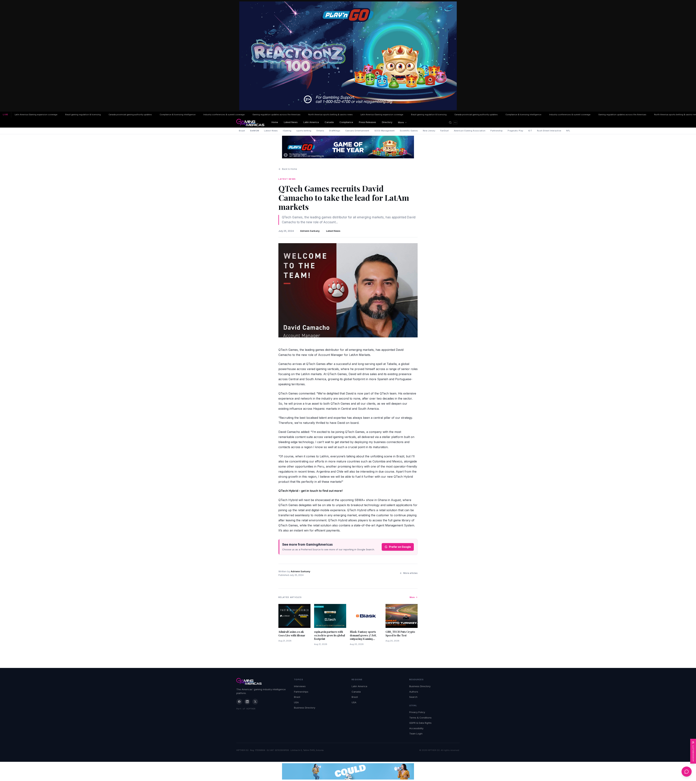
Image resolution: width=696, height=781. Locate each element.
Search (413, 696)
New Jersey (429, 130)
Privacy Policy (417, 712)
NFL (568, 130)
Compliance (346, 122)
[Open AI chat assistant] (687, 772)
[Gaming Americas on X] (255, 702)
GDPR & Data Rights (420, 722)
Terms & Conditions (420, 717)
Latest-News (271, 130)
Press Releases (367, 122)
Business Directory (304, 707)
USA (296, 702)
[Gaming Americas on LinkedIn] (247, 702)
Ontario (320, 130)
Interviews (300, 686)
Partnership (496, 130)
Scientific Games (409, 130)
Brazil (242, 130)
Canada (329, 122)
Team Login (415, 733)
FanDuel (444, 130)
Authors (413, 691)
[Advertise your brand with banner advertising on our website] (348, 771)
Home (275, 122)
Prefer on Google (400, 546)
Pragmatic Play (515, 130)
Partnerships (301, 691)
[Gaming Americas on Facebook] (239, 702)
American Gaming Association (469, 130)
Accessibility (416, 728)
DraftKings (334, 130)
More (401, 122)
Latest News (291, 122)
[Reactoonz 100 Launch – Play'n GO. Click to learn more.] (348, 55)
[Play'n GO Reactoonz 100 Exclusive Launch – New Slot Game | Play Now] (348, 147)
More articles (410, 573)
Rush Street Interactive (549, 130)
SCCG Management (384, 130)
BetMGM (254, 130)
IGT (530, 130)
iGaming (287, 130)
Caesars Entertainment (357, 130)
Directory (387, 122)
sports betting (303, 130)
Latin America (311, 122)
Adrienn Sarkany (310, 230)
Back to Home (289, 169)
